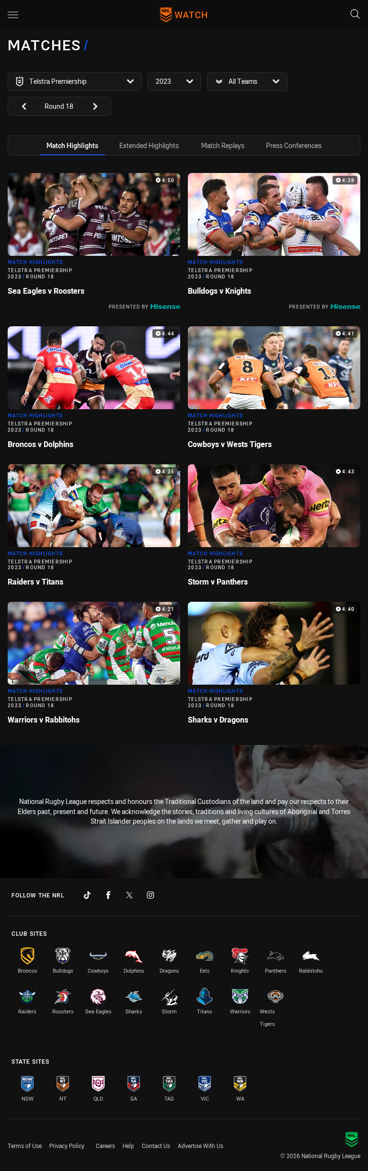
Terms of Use (25, 1145)
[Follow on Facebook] (108, 895)
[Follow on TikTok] (87, 895)
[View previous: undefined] (19, 106)
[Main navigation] (13, 15)
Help (128, 1145)
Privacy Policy (66, 1145)
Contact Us (156, 1145)
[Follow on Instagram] (150, 895)
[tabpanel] (184, 452)
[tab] (72, 145)
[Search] (355, 15)
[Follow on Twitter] (129, 895)
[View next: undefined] (100, 106)
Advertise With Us (200, 1145)
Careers (105, 1145)
